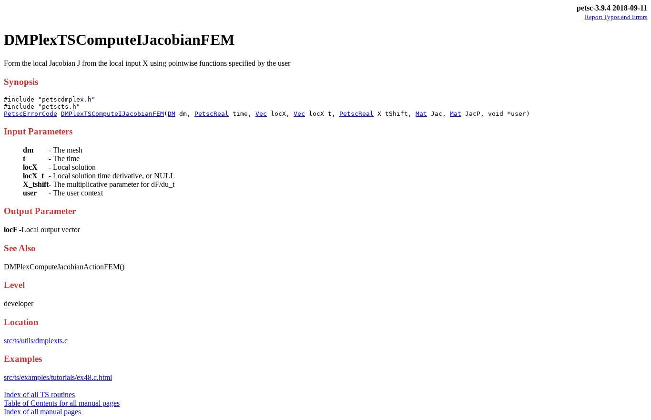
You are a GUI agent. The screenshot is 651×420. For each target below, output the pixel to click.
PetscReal (211, 113)
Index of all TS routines (39, 394)
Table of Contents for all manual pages (62, 403)
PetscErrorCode (30, 113)
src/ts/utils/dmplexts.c (36, 341)
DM (171, 113)
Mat (421, 113)
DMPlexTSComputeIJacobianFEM (112, 113)
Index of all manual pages (42, 412)
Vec (261, 113)
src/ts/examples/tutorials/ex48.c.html (58, 377)
